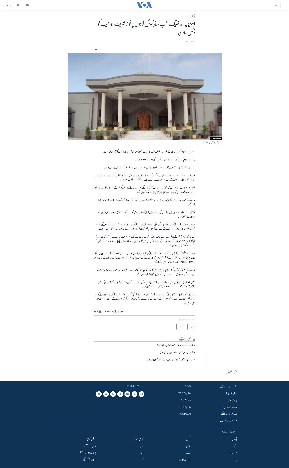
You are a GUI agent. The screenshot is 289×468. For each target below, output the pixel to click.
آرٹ (188, 453)
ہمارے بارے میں (230, 407)
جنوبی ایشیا (234, 453)
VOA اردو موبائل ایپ (228, 421)
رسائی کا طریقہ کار (231, 393)
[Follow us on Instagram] (120, 394)
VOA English (184, 393)
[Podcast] (106, 394)
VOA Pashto (185, 407)
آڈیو (142, 460)
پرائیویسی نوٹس (232, 400)
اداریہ (141, 446)
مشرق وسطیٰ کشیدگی (89, 460)
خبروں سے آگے (90, 446)
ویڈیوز (141, 453)
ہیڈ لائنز (9, 5)
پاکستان (192, 15)
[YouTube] (27, 5)
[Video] (18, 5)
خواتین (188, 446)
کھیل (188, 439)
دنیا (236, 460)
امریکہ (235, 446)
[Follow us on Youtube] (127, 394)
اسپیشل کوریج (91, 439)
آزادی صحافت (137, 439)
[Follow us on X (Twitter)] (134, 394)
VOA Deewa (184, 414)
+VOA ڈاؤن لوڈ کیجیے (229, 414)
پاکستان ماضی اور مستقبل (87, 453)
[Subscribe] (99, 394)
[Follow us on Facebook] (141, 394)
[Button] (95, 49)
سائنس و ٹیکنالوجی (184, 460)
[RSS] (113, 394)
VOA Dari (186, 400)
